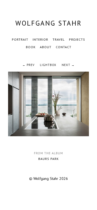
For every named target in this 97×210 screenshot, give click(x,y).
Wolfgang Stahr (48, 23)
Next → (68, 65)
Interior (40, 39)
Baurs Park (48, 159)
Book (31, 47)
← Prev (28, 65)
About (45, 47)
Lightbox (48, 65)
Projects (77, 39)
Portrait (20, 39)
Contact (63, 47)
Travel (59, 39)
